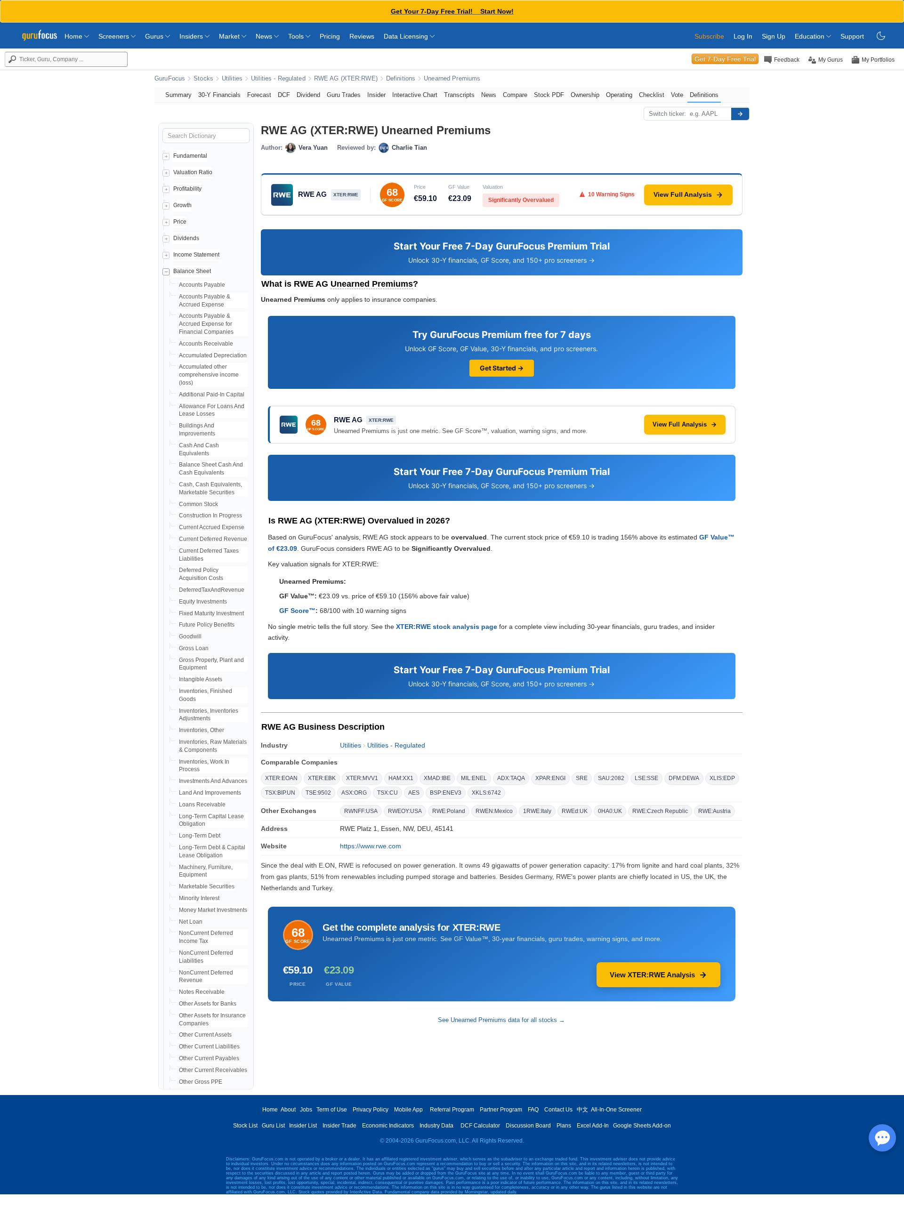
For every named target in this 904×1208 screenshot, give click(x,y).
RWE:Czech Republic (660, 811)
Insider (376, 94)
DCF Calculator (480, 1125)
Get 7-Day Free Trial (725, 59)
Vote (677, 94)
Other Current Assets (205, 1034)
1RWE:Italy (537, 811)
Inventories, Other (201, 730)
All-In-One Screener (616, 1109)
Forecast (259, 94)
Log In (743, 36)
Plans (564, 1125)
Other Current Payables (209, 1058)
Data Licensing (407, 36)
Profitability (187, 188)
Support (852, 36)
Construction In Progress (210, 515)
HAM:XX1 (400, 778)
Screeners (114, 36)
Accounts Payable (202, 285)
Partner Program (501, 1109)
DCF (284, 94)
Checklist (651, 94)
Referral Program (452, 1109)
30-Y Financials (219, 94)
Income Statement (196, 254)
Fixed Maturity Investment (211, 613)
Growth (182, 205)
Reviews (361, 36)
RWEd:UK (575, 811)
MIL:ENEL (474, 778)
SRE (582, 778)
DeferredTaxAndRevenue (211, 590)
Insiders (192, 36)
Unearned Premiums (452, 78)
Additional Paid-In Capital (211, 394)
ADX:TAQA (511, 778)
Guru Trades (344, 94)
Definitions (400, 78)
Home (74, 36)
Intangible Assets (200, 679)
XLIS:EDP (722, 778)
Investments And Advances (213, 781)
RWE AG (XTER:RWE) (346, 78)
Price (179, 221)
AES (414, 792)
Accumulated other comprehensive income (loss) (209, 374)
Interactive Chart (414, 94)
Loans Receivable (202, 804)
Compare (515, 94)
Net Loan (190, 921)
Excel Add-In (593, 1125)
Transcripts (459, 94)
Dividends (186, 238)
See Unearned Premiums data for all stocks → (501, 1019)
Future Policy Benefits (206, 624)
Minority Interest (199, 898)
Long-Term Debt (199, 835)
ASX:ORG (354, 792)
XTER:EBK (322, 778)
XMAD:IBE (437, 778)
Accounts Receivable (206, 343)
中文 (582, 1109)
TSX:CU (387, 792)
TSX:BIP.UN (280, 792)
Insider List (303, 1125)
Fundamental (190, 156)
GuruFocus (169, 78)
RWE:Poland (448, 811)
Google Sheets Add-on (642, 1125)
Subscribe (709, 36)
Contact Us (558, 1109)
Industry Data (436, 1125)
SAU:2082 (611, 778)
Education (810, 36)
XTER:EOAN (281, 778)
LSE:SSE (646, 778)
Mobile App (408, 1109)
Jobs (306, 1109)
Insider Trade (339, 1125)
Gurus (155, 36)
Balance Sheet (192, 271)
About (288, 1109)
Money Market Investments (213, 910)
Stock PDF (549, 94)
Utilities (232, 78)
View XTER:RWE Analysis (652, 975)
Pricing (330, 36)
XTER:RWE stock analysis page (446, 626)
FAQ (533, 1109)
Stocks (203, 78)
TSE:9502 (318, 792)
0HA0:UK (610, 811)
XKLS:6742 (486, 792)
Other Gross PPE (200, 1082)
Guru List (273, 1125)
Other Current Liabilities (209, 1046)
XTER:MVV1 (362, 778)
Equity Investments (203, 601)
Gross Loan (194, 648)
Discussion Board (528, 1125)
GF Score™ (297, 610)
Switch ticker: (667, 113)
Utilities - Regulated (278, 78)
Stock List (245, 1125)
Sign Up (773, 36)
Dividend (308, 94)
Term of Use (331, 1109)
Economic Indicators (388, 1125)
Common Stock (198, 504)
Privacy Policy (370, 1109)
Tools (297, 36)
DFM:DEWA (684, 778)
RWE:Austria (714, 811)
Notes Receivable (202, 992)
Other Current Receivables (213, 1070)
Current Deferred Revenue (213, 539)
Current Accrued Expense (211, 527)
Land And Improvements (210, 792)
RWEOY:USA (405, 811)
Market (230, 36)
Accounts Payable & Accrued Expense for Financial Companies (206, 324)
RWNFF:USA (361, 811)
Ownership (585, 94)
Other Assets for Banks (207, 1003)
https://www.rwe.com (370, 846)
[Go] (740, 114)
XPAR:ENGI (550, 778)
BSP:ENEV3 (445, 792)
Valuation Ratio (192, 172)
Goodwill (190, 636)
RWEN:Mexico (494, 811)
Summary (178, 94)
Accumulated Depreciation (213, 355)
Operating (619, 94)
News (265, 36)
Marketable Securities (206, 886)
